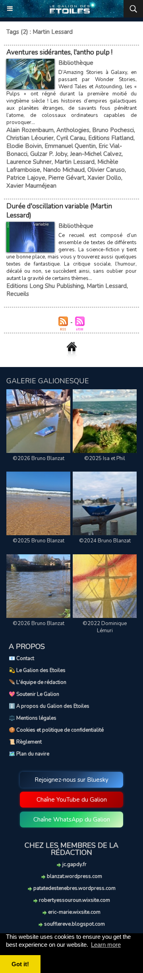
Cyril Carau (70, 138)
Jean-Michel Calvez (96, 154)
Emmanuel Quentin (70, 146)
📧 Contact (21, 658)
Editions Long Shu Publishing (45, 286)
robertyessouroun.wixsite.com (74, 900)
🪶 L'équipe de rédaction (37, 682)
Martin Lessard (74, 162)
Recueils (17, 294)
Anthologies (72, 130)
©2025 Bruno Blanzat (38, 540)
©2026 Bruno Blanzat (38, 458)
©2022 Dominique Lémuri (105, 627)
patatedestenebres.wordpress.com (74, 888)
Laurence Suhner (29, 162)
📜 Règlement (25, 742)
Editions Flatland (110, 138)
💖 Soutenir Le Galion (34, 694)
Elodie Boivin (24, 146)
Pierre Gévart (66, 178)
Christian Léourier (30, 138)
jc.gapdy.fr (74, 864)
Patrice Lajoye (25, 178)
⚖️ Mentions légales (32, 718)
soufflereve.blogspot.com (74, 924)
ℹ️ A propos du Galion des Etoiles (49, 706)
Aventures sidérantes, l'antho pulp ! (59, 52)
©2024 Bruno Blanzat (105, 540)
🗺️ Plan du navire (29, 753)
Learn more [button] (106, 944)
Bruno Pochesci (113, 130)
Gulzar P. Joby (48, 154)
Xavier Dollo (104, 178)
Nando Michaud (64, 170)
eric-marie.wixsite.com (73, 912)
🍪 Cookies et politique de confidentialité (56, 730)
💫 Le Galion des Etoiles (37, 670)
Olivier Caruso (106, 170)
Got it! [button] (20, 964)
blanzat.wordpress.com (74, 876)
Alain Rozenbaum (30, 130)
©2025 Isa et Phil (104, 458)
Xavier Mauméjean (31, 186)
